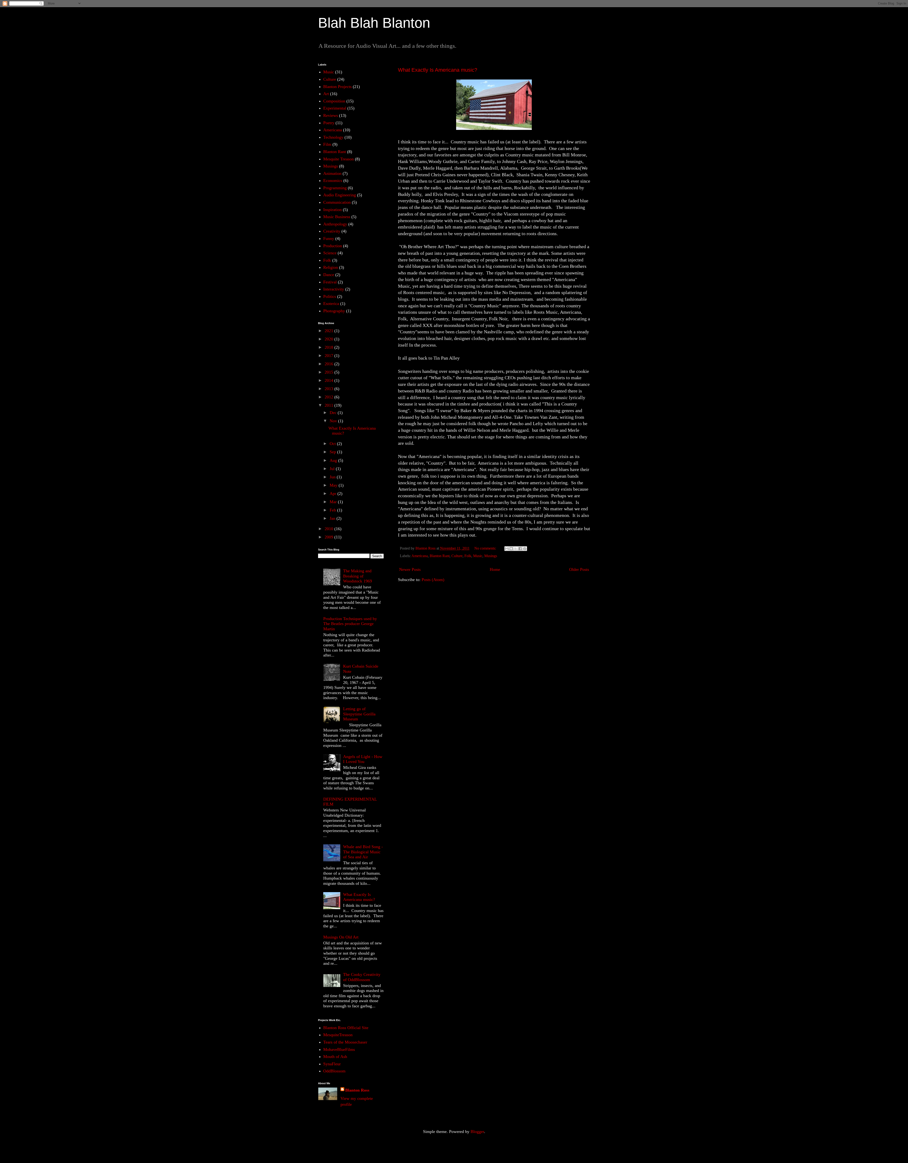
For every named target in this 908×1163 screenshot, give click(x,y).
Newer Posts (410, 569)
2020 (329, 339)
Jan (333, 518)
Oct (333, 443)
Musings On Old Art (340, 937)
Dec (334, 412)
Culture (457, 556)
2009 (329, 537)
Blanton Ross (357, 1090)
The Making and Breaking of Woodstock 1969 (357, 575)
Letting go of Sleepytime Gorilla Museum (359, 713)
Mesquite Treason (338, 159)
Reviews (330, 115)
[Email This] (506, 548)
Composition (334, 101)
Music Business (336, 216)
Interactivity (333, 289)
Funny (328, 238)
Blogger (477, 1131)
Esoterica (331, 303)
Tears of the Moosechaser (345, 1042)
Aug (334, 460)
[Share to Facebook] (520, 548)
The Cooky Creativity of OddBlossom (361, 977)
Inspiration (332, 209)
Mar (334, 501)
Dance (328, 274)
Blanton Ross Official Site (345, 1027)
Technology (333, 137)
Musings (490, 556)
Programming (335, 187)
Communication (337, 202)
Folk (467, 556)
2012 (329, 397)
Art (326, 93)
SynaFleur (332, 1064)
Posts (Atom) (433, 579)
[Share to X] (515, 548)
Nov (334, 421)
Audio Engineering (339, 195)
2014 (329, 380)
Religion (330, 267)
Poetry (328, 122)
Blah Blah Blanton (374, 23)
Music (477, 556)
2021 (329, 330)
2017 (329, 355)
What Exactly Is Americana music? (437, 70)
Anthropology (335, 224)
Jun (333, 477)
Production (332, 245)
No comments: (485, 548)
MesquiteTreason (338, 1034)
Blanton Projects (337, 86)
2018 (329, 347)
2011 (329, 405)
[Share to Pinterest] (524, 548)
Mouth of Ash (335, 1056)
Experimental (334, 108)
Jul (333, 468)
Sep (333, 451)
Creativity (331, 231)
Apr (333, 493)
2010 (329, 528)
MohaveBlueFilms (339, 1049)
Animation (332, 173)
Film (327, 144)
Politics (329, 296)
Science (329, 253)
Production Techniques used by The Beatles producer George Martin (350, 623)
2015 (329, 372)
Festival (330, 282)
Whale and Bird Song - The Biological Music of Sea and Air (363, 851)
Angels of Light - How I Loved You (362, 759)
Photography (334, 310)
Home (495, 569)
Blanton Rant (440, 556)
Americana (419, 556)
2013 (329, 388)
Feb (333, 510)
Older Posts (579, 569)
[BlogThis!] (511, 548)
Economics (332, 180)
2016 (329, 363)
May (334, 485)
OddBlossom (334, 1071)
